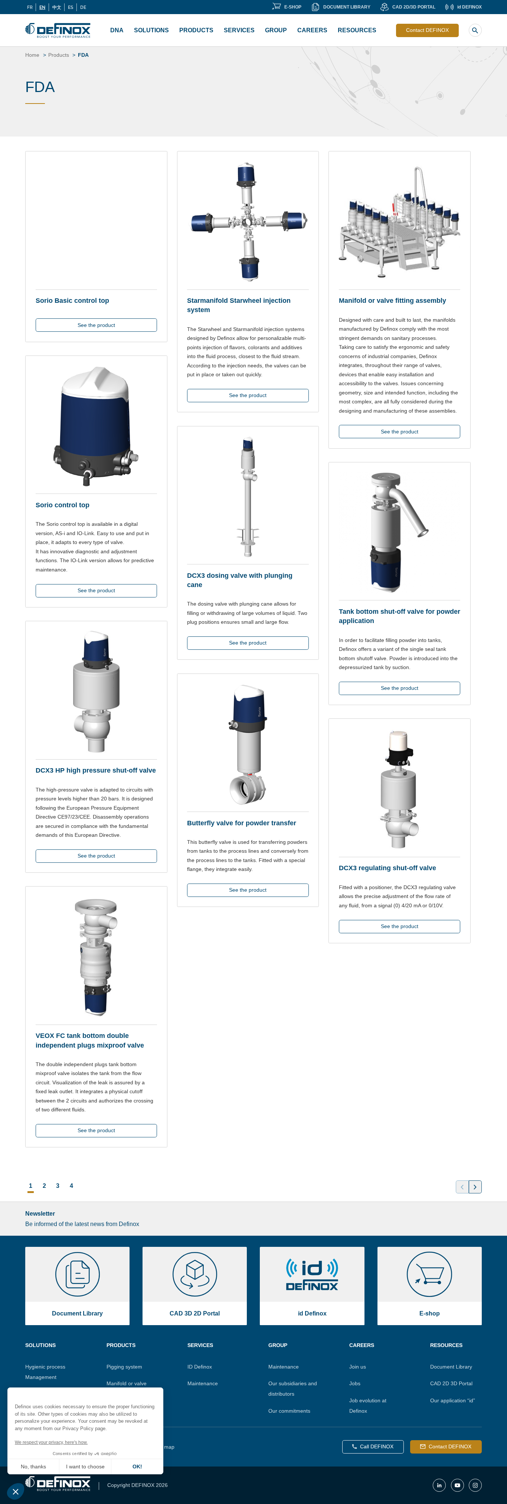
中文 (56, 7)
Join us (357, 1367)
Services (239, 30)
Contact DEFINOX (427, 30)
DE (83, 7)
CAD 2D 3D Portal (451, 1383)
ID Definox (199, 1367)
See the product (96, 325)
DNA (117, 30)
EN (42, 7)
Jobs (354, 1383)
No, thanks (33, 1466)
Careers (312, 30)
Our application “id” (452, 1400)
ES (70, 7)
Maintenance (202, 1383)
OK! (137, 1466)
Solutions (151, 30)
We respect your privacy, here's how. (51, 1442)
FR (30, 7)
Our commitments (289, 1411)
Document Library (451, 1367)
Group (276, 30)
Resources (357, 30)
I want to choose (85, 1466)
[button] (15, 1491)
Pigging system (124, 1367)
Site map (164, 1447)
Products (196, 30)
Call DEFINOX (376, 1446)
